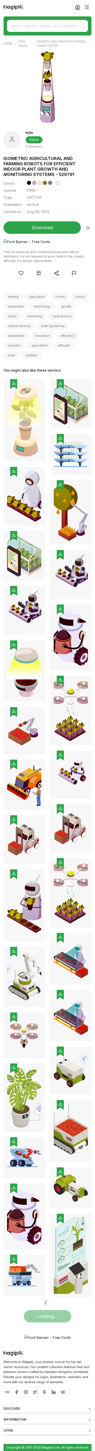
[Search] (82, 26)
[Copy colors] (57, 183)
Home (8, 43)
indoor (80, 296)
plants (12, 316)
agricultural (40, 345)
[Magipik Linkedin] (53, 1391)
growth (66, 306)
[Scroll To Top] (86, 1443)
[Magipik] (13, 7)
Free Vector (23, 43)
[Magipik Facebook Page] (16, 1391)
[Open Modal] (21, 273)
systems (31, 355)
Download (42, 227)
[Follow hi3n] (12, 139)
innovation (42, 335)
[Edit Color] (87, 227)
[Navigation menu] (86, 7)
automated (15, 306)
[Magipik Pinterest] (44, 1391)
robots (60, 296)
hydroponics (62, 316)
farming (13, 296)
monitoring (34, 316)
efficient (64, 345)
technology (42, 306)
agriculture (37, 296)
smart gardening (53, 326)
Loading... (47, 1316)
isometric (14, 345)
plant (11, 355)
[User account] (75, 7)
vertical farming (19, 326)
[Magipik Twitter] (35, 1391)
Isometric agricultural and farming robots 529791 (61, 43)
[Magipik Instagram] (26, 1391)
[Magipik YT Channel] (63, 1391)
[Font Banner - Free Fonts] (47, 241)
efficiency (68, 335)
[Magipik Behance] (7, 1391)
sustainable (16, 335)
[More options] (38, 463)
